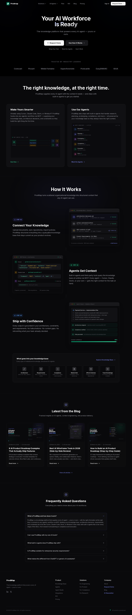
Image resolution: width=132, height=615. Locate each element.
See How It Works (75, 43)
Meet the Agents (67, 49)
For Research (84, 593)
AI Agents (53, 3)
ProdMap (10, 580)
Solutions (41, 3)
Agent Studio (59, 590)
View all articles (65, 472)
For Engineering (85, 584)
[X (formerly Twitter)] (11, 592)
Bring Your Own (54, 49)
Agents (57, 587)
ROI (69, 3)
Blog (75, 3)
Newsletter (110, 593)
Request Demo (117, 3)
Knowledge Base (60, 584)
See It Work (79, 49)
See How (13, 162)
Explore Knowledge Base (104, 360)
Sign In (107, 3)
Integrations (59, 593)
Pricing (82, 3)
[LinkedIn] (7, 592)
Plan (62, 3)
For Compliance (85, 590)
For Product (83, 587)
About (106, 584)
